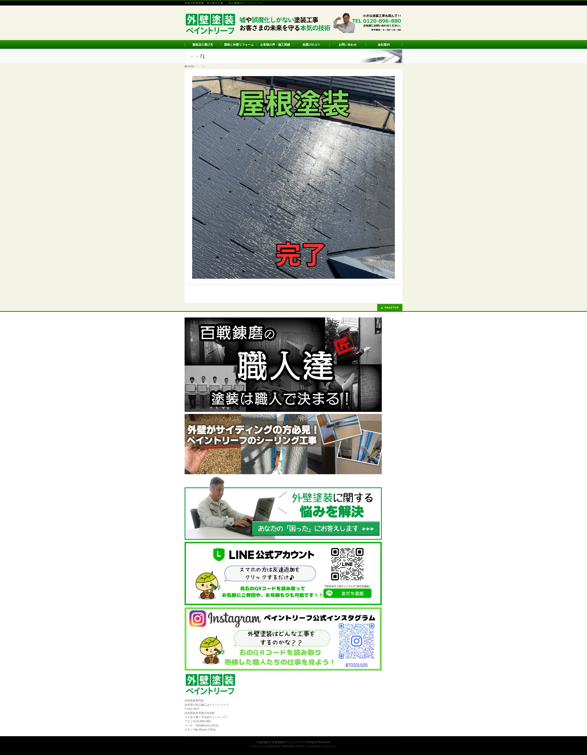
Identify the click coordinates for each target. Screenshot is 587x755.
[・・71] (293, 177)
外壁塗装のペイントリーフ (288, 742)
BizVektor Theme (294, 746)
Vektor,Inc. (315, 746)
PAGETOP (392, 307)
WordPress (273, 746)
